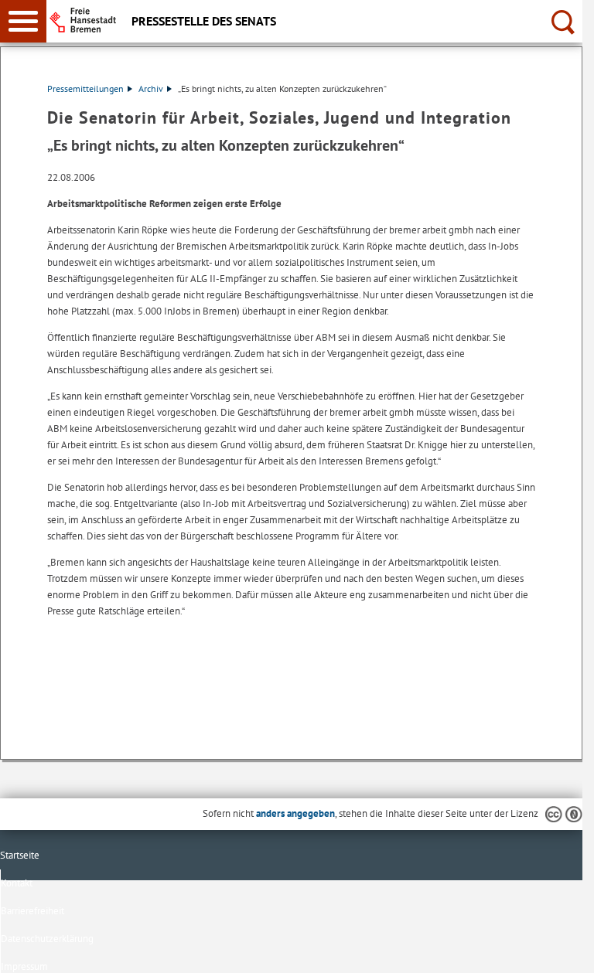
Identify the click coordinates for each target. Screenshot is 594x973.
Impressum (24, 966)
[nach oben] (558, 949)
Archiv (150, 88)
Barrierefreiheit (32, 910)
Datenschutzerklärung (47, 938)
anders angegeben (295, 813)
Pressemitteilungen (85, 88)
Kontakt (16, 883)
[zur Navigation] (23, 21)
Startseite (19, 855)
